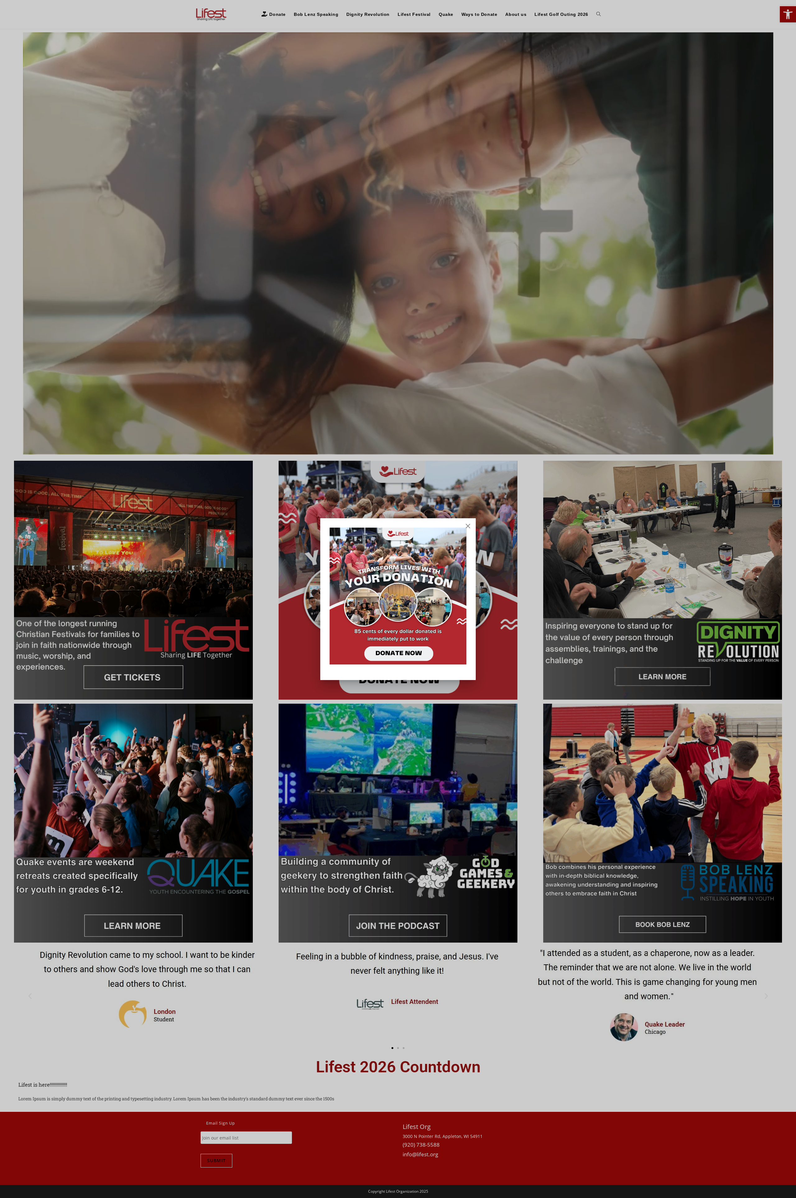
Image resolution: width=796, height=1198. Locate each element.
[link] (398, 596)
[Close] (468, 526)
